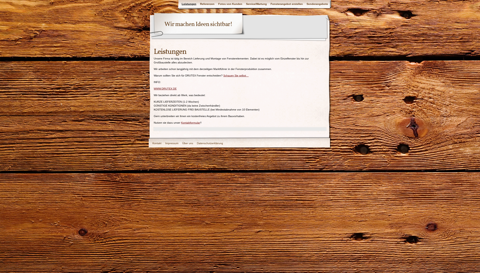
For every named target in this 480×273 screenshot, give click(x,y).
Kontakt (156, 143)
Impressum (171, 143)
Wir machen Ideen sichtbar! (198, 24)
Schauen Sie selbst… (236, 75)
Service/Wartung (256, 3)
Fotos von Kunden (230, 3)
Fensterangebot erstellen (287, 3)
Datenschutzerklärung (210, 143)
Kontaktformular (190, 122)
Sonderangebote (317, 3)
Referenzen (207, 3)
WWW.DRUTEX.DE (165, 88)
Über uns (187, 143)
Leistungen (189, 3)
